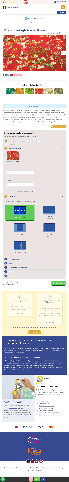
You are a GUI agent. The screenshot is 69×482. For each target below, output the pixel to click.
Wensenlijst (18, 74)
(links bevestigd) (49, 218)
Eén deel (49, 216)
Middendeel (19, 234)
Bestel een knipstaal (59, 126)
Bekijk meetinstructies (13, 402)
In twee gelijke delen (20, 217)
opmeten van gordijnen (16, 408)
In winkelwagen (59, 283)
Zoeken (61, 12)
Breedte (8, 180)
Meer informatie (34, 106)
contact (26, 414)
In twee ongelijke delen (20, 252)
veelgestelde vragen (12, 414)
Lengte (8, 168)
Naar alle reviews (34, 332)
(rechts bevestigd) (49, 236)
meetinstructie (39, 370)
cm (7, 176)
